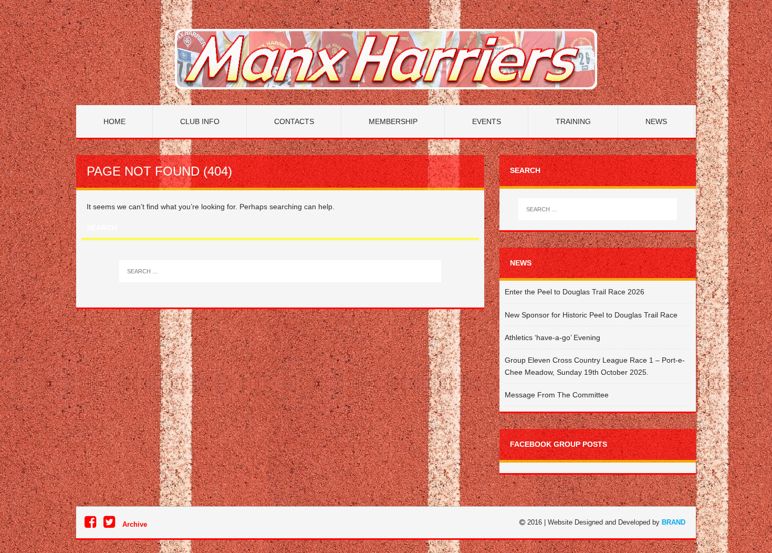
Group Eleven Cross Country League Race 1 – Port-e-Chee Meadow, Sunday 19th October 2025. (595, 366)
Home (114, 121)
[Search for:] (280, 271)
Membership (393, 121)
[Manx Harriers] (386, 59)
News (656, 121)
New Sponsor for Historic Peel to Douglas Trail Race (591, 315)
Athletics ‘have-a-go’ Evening (552, 337)
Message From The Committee (557, 395)
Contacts (294, 121)
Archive (134, 524)
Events (486, 121)
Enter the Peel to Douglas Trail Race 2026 (574, 292)
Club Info (200, 121)
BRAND (673, 522)
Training (573, 121)
